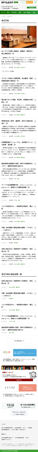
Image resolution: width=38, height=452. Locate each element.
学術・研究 (16, 178)
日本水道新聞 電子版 (19, 437)
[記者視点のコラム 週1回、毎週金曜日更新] (19, 388)
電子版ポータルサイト (6, 439)
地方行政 (14, 12)
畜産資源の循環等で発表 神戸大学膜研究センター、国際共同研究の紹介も (17, 164)
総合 (8, 12)
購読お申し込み (29, 2)
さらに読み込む (18, 341)
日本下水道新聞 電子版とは (7, 427)
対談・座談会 (26, 12)
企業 (19, 200)
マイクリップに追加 (9, 71)
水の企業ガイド (32, 7)
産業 (20, 12)
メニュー (35, 2)
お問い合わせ (22, 429)
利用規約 (30, 427)
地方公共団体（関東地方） (20, 115)
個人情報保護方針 (5, 429)
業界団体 (16, 242)
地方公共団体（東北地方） (20, 67)
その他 (15, 200)
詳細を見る (19, 380)
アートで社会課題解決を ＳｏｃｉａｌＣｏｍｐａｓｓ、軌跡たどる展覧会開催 (17, 186)
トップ (3, 12)
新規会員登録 (18, 427)
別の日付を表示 (6, 8)
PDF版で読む (15, 8)
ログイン (23, 2)
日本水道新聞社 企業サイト (7, 437)
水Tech (27, 437)
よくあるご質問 (14, 429)
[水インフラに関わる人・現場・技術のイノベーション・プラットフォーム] (19, 352)
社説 (34, 12)
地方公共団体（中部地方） (20, 93)
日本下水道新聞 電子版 (10, 2)
